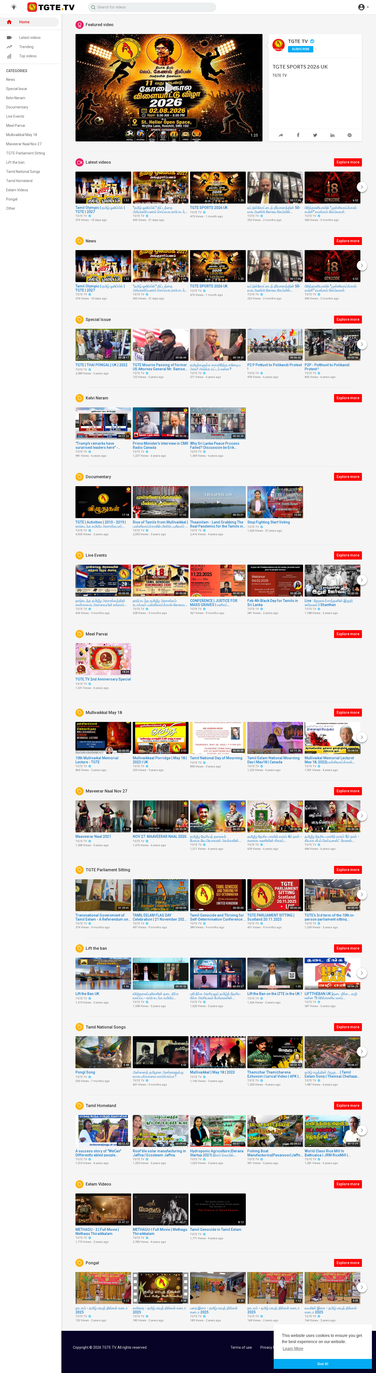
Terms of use (241, 1347)
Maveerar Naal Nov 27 (23, 144)
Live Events (15, 116)
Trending (26, 47)
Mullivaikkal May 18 (21, 135)
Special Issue (16, 89)
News (10, 79)
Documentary (17, 107)
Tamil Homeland (19, 181)
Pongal (11, 199)
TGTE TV (298, 41)
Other (10, 208)
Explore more (348, 162)
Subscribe (300, 49)
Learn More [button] (293, 1348)
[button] (363, 7)
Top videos (28, 56)
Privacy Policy (271, 1347)
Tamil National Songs (23, 172)
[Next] (362, 187)
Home (24, 22)
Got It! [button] (322, 1364)
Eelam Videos (17, 190)
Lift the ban (15, 162)
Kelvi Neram (15, 98)
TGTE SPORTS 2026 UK (300, 66)
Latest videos (30, 38)
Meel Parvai (15, 126)
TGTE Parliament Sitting (25, 153)
